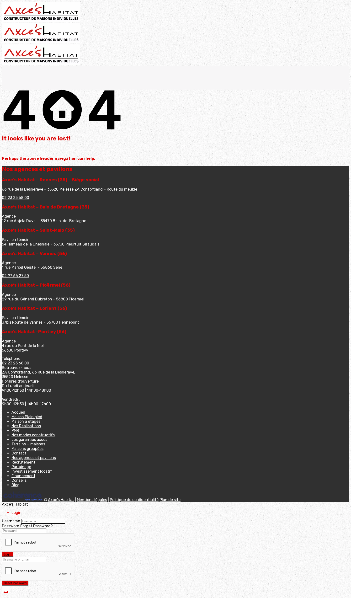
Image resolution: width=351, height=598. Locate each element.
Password (10, 526)
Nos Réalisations (26, 426)
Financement (23, 476)
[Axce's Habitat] (41, 21)
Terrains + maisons (28, 444)
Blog (15, 485)
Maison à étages (25, 421)
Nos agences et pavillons (33, 457)
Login (7, 554)
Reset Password (15, 583)
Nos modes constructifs (33, 435)
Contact (18, 453)
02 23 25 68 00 (15, 197)
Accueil (18, 412)
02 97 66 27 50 (15, 275)
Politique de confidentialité (134, 499)
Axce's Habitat (61, 499)
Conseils (19, 480)
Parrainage (21, 467)
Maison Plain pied (26, 417)
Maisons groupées (27, 448)
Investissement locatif (31, 471)
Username (11, 521)
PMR (15, 430)
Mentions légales (92, 499)
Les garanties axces (29, 439)
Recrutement (23, 462)
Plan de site (170, 499)
